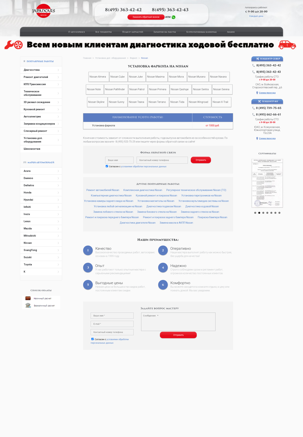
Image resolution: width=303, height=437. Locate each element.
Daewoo (28, 178)
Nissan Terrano (157, 102)
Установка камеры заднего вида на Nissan (108, 201)
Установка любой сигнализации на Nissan (118, 206)
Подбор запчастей (132, 32)
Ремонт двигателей (36, 77)
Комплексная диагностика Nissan (142, 190)
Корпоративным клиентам (201, 32)
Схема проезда (267, 93)
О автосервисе (76, 32)
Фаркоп (133, 58)
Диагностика (32, 69)
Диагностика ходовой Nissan (202, 206)
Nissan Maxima (155, 76)
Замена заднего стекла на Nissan (200, 211)
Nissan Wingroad (198, 102)
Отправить (201, 160)
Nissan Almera (98, 76)
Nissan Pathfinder (115, 89)
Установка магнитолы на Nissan (155, 201)
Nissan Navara (218, 76)
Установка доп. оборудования (33, 140)
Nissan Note (94, 89)
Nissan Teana (136, 102)
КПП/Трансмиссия (35, 84)
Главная (87, 58)
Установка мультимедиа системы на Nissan (204, 201)
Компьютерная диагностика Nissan (111, 195)
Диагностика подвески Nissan (163, 206)
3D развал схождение (37, 102)
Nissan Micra (176, 76)
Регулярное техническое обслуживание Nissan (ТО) (196, 190)
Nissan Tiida (177, 102)
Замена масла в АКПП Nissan (176, 222)
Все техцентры (103, 32)
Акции (231, 32)
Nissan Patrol (136, 89)
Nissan (28, 242)
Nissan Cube (117, 76)
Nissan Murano (197, 76)
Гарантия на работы (165, 32)
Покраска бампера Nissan (212, 217)
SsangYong (30, 250)
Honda (27, 192)
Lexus (27, 221)
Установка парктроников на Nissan (201, 195)
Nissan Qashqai (179, 89)
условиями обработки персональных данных (143, 166)
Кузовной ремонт (34, 109)
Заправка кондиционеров (39, 123)
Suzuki (28, 257)
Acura (27, 171)
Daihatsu (29, 185)
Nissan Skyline (96, 102)
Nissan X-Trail (220, 102)
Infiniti (27, 207)
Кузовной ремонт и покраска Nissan (156, 195)
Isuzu (27, 214)
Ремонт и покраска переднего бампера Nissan (112, 217)
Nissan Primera (157, 89)
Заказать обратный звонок (146, 17)
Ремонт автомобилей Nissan (102, 190)
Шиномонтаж (32, 148)
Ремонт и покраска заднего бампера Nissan (168, 217)
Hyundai (28, 199)
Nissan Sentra (201, 89)
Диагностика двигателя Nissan (138, 222)
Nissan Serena (221, 89)
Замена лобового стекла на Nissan (113, 211)
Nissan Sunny (116, 102)
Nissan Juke (136, 76)
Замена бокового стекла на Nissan (157, 211)
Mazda (28, 228)
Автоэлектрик (32, 116)
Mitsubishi (30, 235)
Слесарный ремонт (35, 131)
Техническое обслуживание (32, 93)
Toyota (28, 264)
